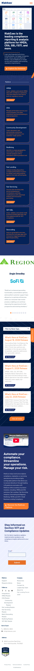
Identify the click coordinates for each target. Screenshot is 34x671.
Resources (20, 580)
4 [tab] (17, 312)
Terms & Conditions (17, 664)
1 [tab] (10, 312)
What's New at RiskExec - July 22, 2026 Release (17, 395)
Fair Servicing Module (6, 611)
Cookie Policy (26, 664)
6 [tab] (21, 312)
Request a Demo (7, 583)
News (19, 583)
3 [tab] (15, 312)
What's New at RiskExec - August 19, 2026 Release (17, 338)
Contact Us (20, 585)
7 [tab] (23, 312)
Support (4, 580)
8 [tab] (25, 312)
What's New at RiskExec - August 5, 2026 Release (17, 367)
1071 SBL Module (7, 621)
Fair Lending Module (8, 607)
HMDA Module (6, 596)
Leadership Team (22, 587)
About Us (20, 590)
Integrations (6, 593)
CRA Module (6, 598)
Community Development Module (8, 603)
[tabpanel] (17, 291)
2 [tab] (13, 312)
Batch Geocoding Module (7, 615)
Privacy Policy (7, 664)
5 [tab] (19, 312)
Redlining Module (7, 619)
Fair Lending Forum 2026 (23, 593)
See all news (17, 419)
